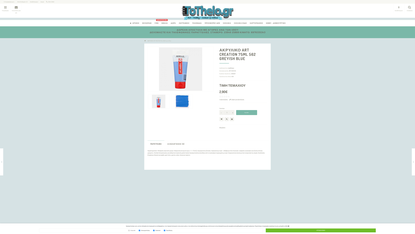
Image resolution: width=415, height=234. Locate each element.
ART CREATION (232, 71)
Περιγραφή (156, 144)
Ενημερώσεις (236, 186)
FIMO (157, 23)
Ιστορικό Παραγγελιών (195, 192)
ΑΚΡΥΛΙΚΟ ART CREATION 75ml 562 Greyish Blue (159, 41)
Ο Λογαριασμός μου (195, 186)
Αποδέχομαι (320, 230)
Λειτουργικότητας (145, 230)
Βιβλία (164, 22)
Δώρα (173, 23)
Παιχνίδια (197, 23)
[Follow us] (236, 209)
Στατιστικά (157, 230)
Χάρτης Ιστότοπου (151, 198)
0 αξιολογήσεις (223, 99)
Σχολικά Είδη (240, 23)
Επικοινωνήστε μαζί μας (196, 183)
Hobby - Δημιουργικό (276, 23)
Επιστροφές (149, 192)
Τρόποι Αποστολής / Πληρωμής (155, 186)
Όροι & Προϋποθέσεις (152, 195)
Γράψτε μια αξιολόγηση (237, 99)
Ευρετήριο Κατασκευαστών (240, 183)
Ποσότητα (221, 108)
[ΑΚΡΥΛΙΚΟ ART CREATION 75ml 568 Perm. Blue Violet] (1, 162)
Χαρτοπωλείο (256, 23)
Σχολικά (227, 23)
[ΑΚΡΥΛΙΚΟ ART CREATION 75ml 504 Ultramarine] (413, 162)
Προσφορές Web (212, 23)
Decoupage (147, 23)
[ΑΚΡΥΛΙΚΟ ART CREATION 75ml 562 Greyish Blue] (158, 101)
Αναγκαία (132, 230)
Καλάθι (247, 112)
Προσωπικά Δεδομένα (152, 189)
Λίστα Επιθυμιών (194, 195)
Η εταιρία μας (150, 183)
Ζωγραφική (184, 23)
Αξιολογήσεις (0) (175, 144)
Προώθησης (169, 230)
